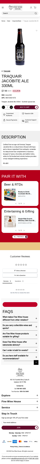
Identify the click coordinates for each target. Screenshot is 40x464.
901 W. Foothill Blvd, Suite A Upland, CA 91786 (20, 381)
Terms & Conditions (24, 446)
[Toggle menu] (3, 7)
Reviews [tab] (6, 281)
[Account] (31, 7)
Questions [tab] (18, 281)
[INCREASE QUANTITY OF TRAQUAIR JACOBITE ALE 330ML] (11, 107)
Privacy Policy (14, 446)
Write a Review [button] (21, 270)
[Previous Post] (15, 203)
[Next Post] (24, 203)
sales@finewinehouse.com (19, 458)
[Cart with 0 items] (36, 7)
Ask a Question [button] (20, 275)
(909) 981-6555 (33, 458)
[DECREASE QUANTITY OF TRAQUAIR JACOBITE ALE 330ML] (3, 107)
